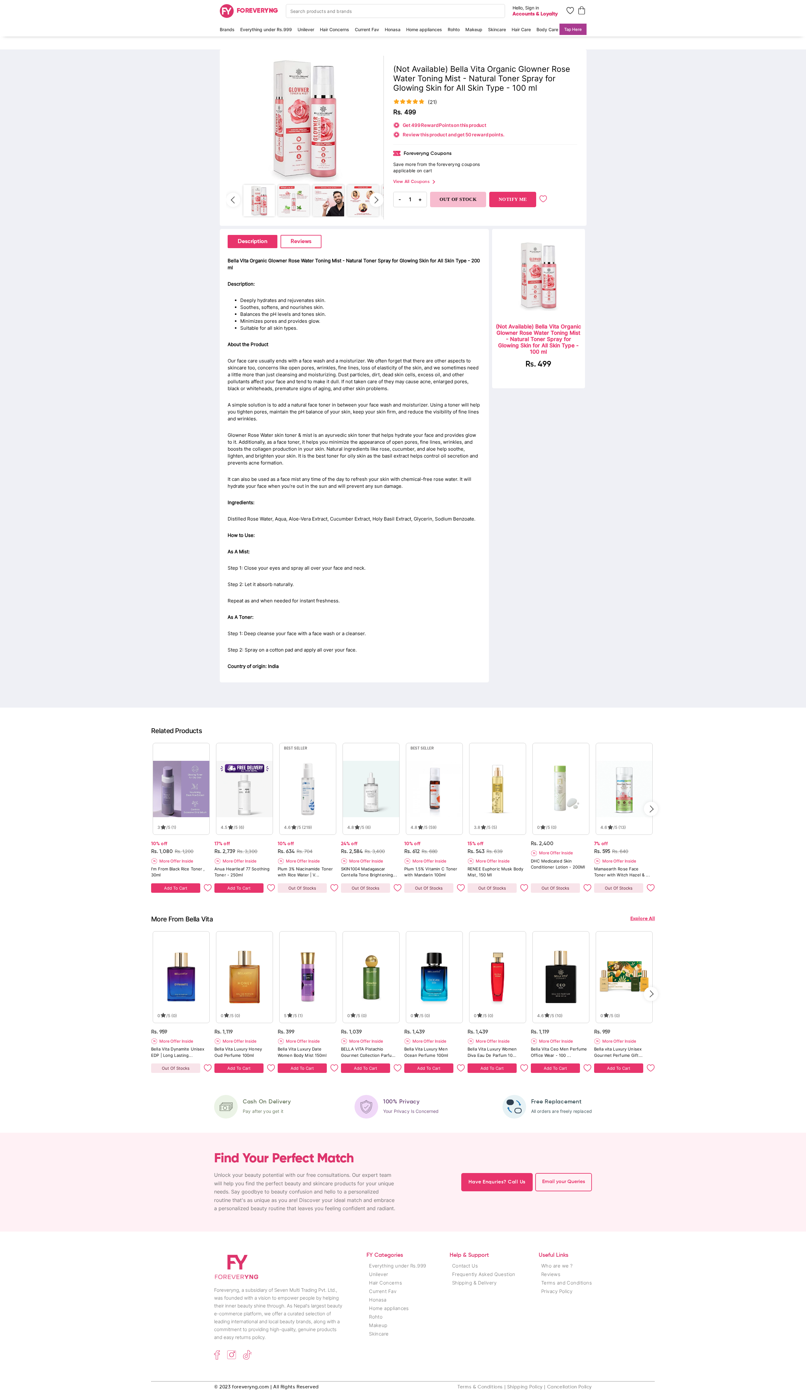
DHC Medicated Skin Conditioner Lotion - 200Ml (558, 863)
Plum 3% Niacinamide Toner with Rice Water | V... (305, 871)
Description (252, 241)
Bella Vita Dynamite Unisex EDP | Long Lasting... (177, 1051)
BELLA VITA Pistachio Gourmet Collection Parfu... (368, 1051)
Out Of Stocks (302, 888)
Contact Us (465, 1266)
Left (233, 200)
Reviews (301, 241)
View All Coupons (411, 181)
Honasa (392, 29)
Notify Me (513, 199)
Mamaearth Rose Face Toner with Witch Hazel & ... (622, 871)
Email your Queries (563, 1181)
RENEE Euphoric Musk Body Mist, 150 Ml (495, 871)
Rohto (454, 29)
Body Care (547, 29)
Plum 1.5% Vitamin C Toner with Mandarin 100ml (430, 871)
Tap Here (573, 29)
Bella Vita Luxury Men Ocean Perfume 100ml (426, 1051)
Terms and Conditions (566, 1283)
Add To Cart (175, 888)
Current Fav (367, 29)
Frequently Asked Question (483, 1274)
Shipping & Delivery (474, 1283)
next (651, 809)
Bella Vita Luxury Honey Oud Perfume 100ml (238, 1051)
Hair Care (521, 29)
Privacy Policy (556, 1291)
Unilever (306, 29)
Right (376, 200)
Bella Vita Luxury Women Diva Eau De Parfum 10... (492, 1051)
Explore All (642, 918)
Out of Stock (458, 199)
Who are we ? (556, 1266)
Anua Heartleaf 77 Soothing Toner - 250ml (242, 871)
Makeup (473, 29)
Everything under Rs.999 (266, 29)
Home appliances (424, 29)
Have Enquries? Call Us (496, 1182)
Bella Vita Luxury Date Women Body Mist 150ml (302, 1051)
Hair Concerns (334, 29)
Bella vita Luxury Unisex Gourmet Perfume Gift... (618, 1051)
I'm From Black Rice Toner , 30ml (178, 871)
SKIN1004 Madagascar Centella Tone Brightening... (369, 871)
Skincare (497, 29)
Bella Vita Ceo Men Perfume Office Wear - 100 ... (559, 1051)
